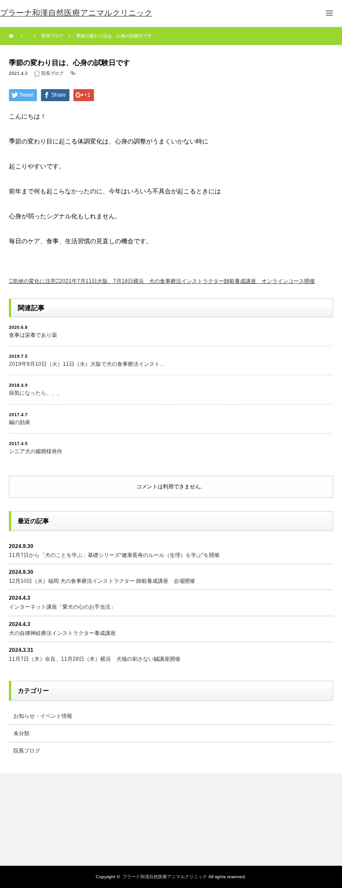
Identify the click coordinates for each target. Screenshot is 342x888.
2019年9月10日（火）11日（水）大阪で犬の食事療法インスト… (87, 364)
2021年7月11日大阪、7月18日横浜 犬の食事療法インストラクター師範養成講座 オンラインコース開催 (187, 281)
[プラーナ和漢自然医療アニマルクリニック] (76, 13)
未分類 (21, 733)
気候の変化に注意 (34, 281)
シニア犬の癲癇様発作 (35, 451)
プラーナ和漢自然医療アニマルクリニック (164, 876)
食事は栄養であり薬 (33, 335)
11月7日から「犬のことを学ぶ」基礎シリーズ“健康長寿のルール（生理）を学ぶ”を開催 (114, 555)
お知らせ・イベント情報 (42, 716)
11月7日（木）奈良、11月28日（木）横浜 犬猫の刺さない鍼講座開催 (94, 659)
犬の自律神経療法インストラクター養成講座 (62, 633)
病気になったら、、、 (35, 393)
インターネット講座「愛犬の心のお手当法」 (62, 607)
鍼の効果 (19, 422)
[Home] (12, 36)
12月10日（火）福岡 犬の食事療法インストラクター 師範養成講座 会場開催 (102, 581)
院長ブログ (52, 73)
